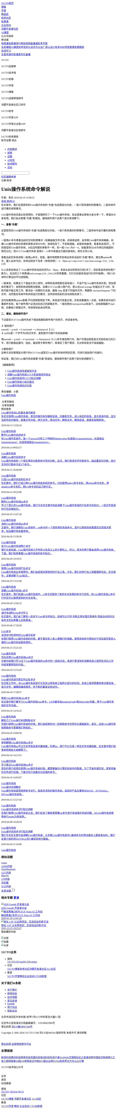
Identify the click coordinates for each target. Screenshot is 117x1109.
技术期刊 (12, 164)
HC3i (25, 961)
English (11, 1003)
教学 (13, 435)
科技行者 (55, 1057)
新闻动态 (12, 993)
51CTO (11, 961)
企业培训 (6, 25)
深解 (13, 457)
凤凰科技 (35, 1057)
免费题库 (79, 47)
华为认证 (38, 47)
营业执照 (6, 1044)
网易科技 (25, 1057)
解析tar (14, 501)
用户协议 (12, 1007)
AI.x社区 (51, 969)
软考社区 (6, 18)
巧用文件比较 (18, 679)
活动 (9, 167)
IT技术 (56, 47)
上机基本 (18, 412)
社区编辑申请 (8, 176)
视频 (9, 153)
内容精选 (12, 149)
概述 (11, 787)
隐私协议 (12, 1011)
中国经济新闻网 (101, 1057)
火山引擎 (79, 1061)
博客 (3, 7)
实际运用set (17, 657)
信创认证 (28, 47)
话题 (9, 156)
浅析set (14, 524)
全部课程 (6, 47)
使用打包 (15, 568)
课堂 (18, 54)
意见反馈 (12, 1000)
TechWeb (64, 1057)
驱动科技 (45, 1057)
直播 (28, 54)
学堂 (3, 10)
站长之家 (81, 1057)
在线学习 (6, 51)
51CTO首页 (7, 3)
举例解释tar (17, 742)
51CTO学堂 (13, 976)
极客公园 (16, 1061)
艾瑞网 (72, 1057)
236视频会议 (27, 1061)
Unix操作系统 (8, 395)
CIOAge (19, 961)
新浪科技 (6, 1057)
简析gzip (15, 698)
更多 (16, 897)
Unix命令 (6, 631)
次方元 (70, 1061)
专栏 (23, 54)
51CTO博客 (13, 969)
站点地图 (12, 997)
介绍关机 (15, 479)
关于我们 (12, 990)
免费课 (5, 21)
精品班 (5, 14)
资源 (8, 54)
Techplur (32, 961)
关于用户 (15, 546)
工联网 (7, 1061)
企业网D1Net (53, 1061)
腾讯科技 (16, 1057)
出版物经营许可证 (21, 1044)
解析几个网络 (18, 720)
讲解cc (14, 590)
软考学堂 (43, 43)
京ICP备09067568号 (22, 1026)
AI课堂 (5, 32)
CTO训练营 (40, 976)
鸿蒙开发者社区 (9, 29)
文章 (3, 54)
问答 (13, 54)
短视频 (26, 43)
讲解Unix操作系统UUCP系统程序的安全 (29, 374)
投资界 (63, 1061)
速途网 (89, 1057)
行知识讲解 (17, 809)
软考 (20, 47)
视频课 (5, 43)
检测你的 (18, 635)
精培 (22, 976)
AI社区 (11, 160)
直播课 (34, 43)
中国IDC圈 (40, 1061)
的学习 (14, 613)
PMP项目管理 (67, 47)
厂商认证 (48, 47)
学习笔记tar (17, 765)
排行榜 (19, 43)
